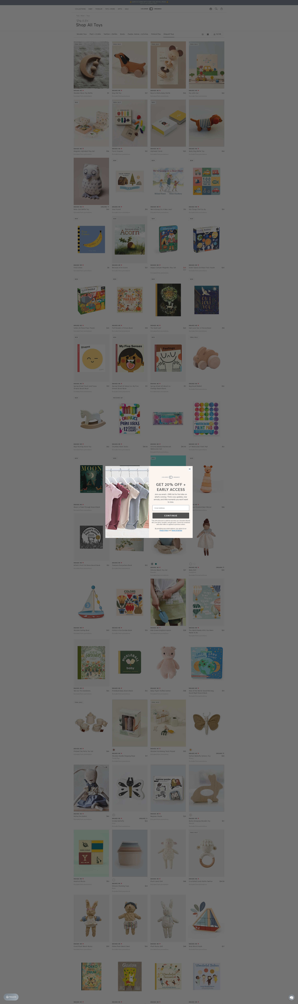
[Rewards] (11, 997)
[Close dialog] (190, 469)
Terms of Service (177, 530)
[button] (291, 997)
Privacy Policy (164, 530)
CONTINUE (170, 515)
